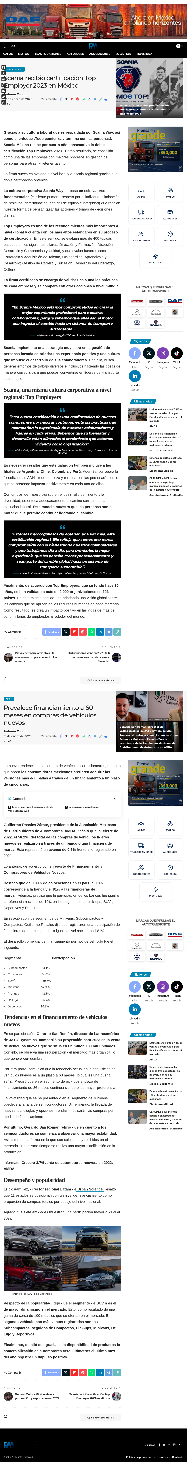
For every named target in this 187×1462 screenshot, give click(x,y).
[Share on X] (66, 99)
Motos (153, 450)
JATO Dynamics (23, 1040)
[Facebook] (135, 358)
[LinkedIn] (135, 381)
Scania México (16, 145)
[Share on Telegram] (94, 99)
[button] (7, 46)
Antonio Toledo (16, 94)
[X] (148, 358)
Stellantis (166, 450)
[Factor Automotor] (93, 46)
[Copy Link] (100, 99)
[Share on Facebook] (60, 99)
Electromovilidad (161, 470)
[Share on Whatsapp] (83, 99)
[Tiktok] (176, 358)
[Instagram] (162, 358)
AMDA (153, 426)
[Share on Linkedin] (88, 99)
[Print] (105, 99)
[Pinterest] (174, 1445)
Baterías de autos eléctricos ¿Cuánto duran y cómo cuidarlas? (165, 461)
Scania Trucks (14, 69)
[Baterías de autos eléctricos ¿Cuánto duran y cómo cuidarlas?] (137, 463)
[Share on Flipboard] (72, 99)
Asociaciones (158, 495)
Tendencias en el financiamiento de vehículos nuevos (30, 808)
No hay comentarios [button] (102, 680)
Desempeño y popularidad (84, 806)
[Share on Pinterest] (77, 99)
